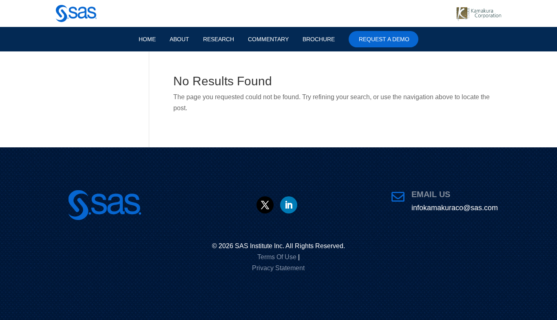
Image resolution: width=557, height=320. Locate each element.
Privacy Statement (278, 267)
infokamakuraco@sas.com (454, 208)
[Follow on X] (265, 204)
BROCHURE (323, 39)
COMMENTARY (270, 39)
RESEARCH (216, 39)
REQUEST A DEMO (390, 39)
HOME (141, 39)
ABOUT (175, 39)
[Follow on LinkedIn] (288, 204)
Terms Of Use (276, 256)
